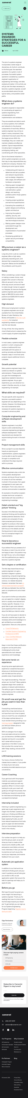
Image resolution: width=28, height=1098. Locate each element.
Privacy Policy (17, 1077)
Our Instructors (17, 1049)
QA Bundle (7, 964)
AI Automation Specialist (7, 1044)
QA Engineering (9, 957)
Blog (15, 1058)
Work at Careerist (6, 1066)
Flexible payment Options (20, 1044)
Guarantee (16, 1087)
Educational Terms (18, 1089)
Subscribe (14, 995)
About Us (16, 1047)
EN (24, 8)
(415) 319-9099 (10, 1021)
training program (7, 723)
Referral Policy (17, 1084)
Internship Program (6, 1064)
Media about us (17, 1051)
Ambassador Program (7, 1061)
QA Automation (9, 961)
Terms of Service (18, 1080)
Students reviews (18, 1042)
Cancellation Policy (18, 1082)
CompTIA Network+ (12, 628)
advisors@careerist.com (13, 1025)
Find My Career (14, 967)
